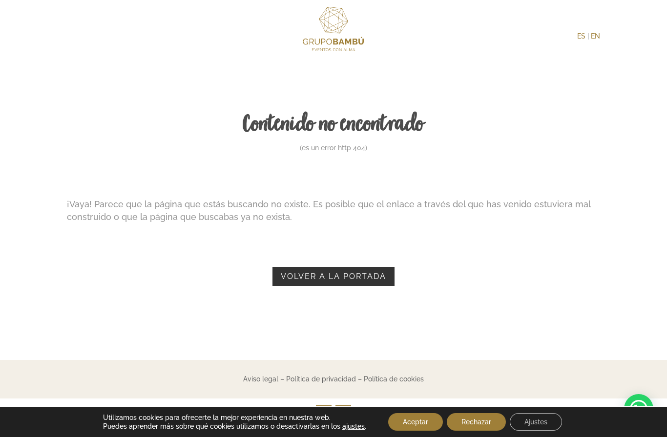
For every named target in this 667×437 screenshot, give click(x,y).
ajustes (353, 426)
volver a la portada (333, 276)
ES (581, 36)
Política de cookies (394, 379)
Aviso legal (260, 379)
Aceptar (415, 422)
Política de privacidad (321, 379)
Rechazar (476, 422)
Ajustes (535, 422)
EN (595, 36)
